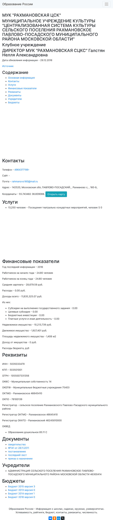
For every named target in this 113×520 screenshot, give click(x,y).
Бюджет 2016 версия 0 (21, 497)
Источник (8, 66)
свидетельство (17, 444)
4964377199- (21, 169)
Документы (14, 95)
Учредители (15, 98)
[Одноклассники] (54, 518)
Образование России (17, 4)
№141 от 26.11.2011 (18, 447)
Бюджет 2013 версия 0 (21, 490)
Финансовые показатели (22, 88)
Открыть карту (56, 194)
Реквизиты (14, 91)
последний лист (17, 454)
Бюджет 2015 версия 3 (21, 486)
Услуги (12, 84)
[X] (62, 518)
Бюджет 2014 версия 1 (21, 493)
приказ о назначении (20, 458)
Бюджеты (13, 102)
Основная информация (21, 77)
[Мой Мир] (58, 518)
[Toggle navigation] (106, 4)
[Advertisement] (56, 133)
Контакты (13, 81)
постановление (17, 451)
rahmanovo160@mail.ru (25, 181)
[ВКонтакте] (50, 518)
